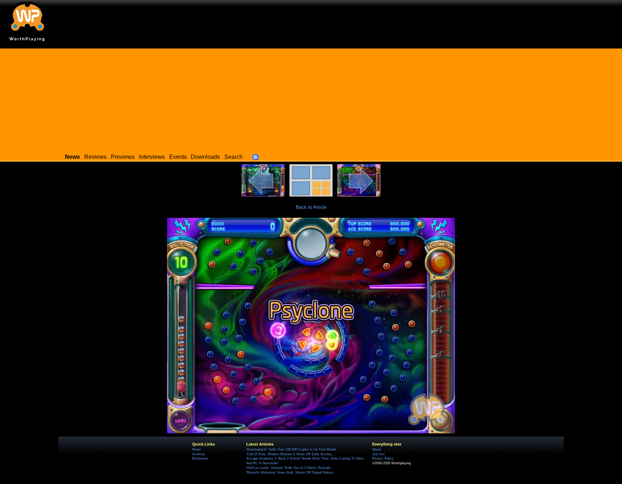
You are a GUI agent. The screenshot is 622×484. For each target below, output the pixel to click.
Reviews (95, 157)
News (196, 449)
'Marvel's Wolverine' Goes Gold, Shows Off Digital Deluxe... (291, 472)
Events (178, 157)
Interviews (152, 157)
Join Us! (378, 454)
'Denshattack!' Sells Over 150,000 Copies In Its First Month (291, 449)
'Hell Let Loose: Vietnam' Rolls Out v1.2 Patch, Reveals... (290, 468)
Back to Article (311, 207)
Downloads (205, 157)
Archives (198, 454)
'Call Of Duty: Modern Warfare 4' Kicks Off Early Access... (290, 454)
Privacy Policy (382, 458)
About (376, 449)
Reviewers (200, 458)
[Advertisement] (311, 99)
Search (233, 157)
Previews (123, 157)
